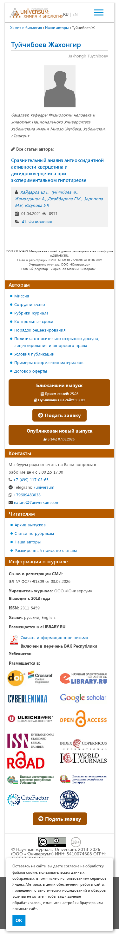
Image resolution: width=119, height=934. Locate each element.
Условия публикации (34, 353)
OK (19, 920)
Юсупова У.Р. (37, 205)
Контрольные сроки (33, 321)
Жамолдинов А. (30, 198)
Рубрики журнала (31, 312)
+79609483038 (26, 494)
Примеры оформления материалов (48, 362)
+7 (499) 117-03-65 (30, 479)
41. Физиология (37, 221)
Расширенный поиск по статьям (46, 550)
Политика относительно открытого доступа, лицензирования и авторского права (56, 342)
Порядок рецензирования (40, 329)
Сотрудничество (29, 304)
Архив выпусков (30, 524)
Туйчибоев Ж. (64, 192)
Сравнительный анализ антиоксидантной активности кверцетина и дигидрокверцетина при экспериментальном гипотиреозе (57, 170)
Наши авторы (28, 541)
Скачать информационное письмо (54, 637)
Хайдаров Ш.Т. (34, 192)
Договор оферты (30, 371)
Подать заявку (62, 415)
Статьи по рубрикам (34, 533)
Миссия (21, 295)
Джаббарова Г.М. (64, 198)
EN (75, 14)
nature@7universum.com (36, 502)
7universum (34, 487)
